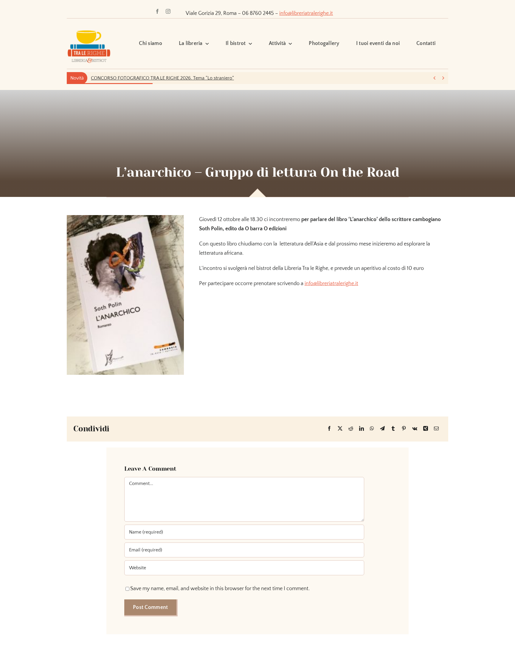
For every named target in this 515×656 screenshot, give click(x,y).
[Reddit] (350, 429)
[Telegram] (382, 429)
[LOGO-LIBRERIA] (89, 27)
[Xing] (425, 429)
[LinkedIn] (361, 429)
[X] (340, 429)
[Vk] (414, 429)
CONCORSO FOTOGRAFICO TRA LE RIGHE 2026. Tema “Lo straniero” (162, 78)
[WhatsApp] (372, 429)
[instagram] (168, 11)
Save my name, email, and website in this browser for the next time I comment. (220, 589)
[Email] (436, 429)
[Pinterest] (403, 429)
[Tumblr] (393, 429)
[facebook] (157, 11)
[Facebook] (329, 429)
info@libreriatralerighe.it (306, 13)
